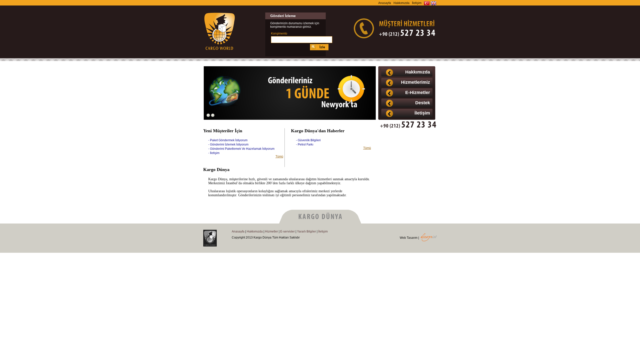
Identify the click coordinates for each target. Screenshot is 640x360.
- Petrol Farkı (304, 144)
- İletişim (214, 153)
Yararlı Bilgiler (306, 231)
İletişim (417, 3)
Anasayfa (384, 3)
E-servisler (287, 231)
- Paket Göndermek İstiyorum (228, 140)
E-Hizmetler (417, 92)
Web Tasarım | (409, 238)
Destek (422, 102)
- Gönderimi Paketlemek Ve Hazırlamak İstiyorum (241, 148)
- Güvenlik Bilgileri (308, 140)
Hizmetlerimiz (415, 82)
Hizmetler (271, 231)
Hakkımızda (402, 3)
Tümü (279, 156)
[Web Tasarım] (429, 240)
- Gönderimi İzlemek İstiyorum (228, 144)
